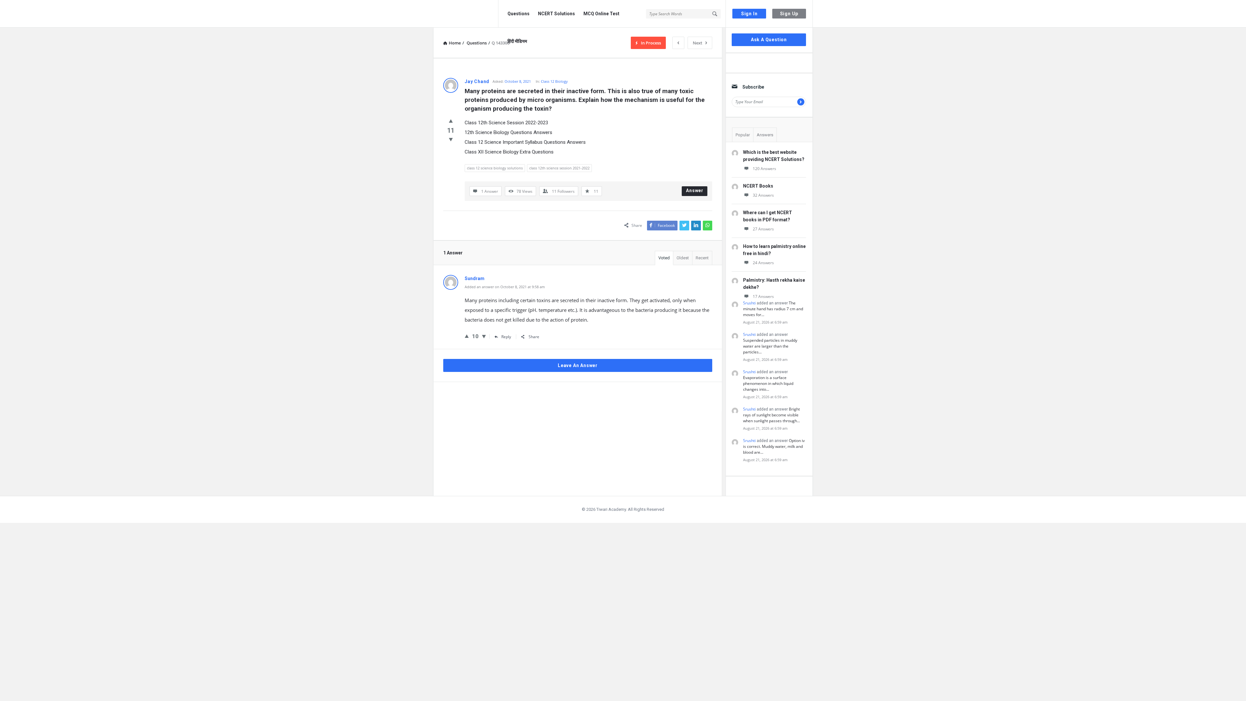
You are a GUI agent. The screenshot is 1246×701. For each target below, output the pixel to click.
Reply (506, 336)
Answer (694, 190)
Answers (765, 134)
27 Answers (763, 229)
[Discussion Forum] (465, 14)
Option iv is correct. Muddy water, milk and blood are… (774, 446)
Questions (518, 13)
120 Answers (764, 168)
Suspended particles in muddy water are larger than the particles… (770, 346)
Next (697, 43)
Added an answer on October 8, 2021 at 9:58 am (505, 286)
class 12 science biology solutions (495, 168)
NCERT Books (758, 186)
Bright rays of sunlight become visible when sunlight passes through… (771, 415)
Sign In (749, 13)
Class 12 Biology (554, 81)
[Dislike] (451, 139)
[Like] (451, 121)
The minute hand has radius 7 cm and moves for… (773, 308)
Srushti (749, 303)
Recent (702, 257)
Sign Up (789, 13)
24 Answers (763, 262)
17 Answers (763, 296)
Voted (664, 257)
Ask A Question (769, 39)
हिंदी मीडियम (517, 41)
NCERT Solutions (556, 13)
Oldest (683, 257)
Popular (743, 134)
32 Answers (763, 195)
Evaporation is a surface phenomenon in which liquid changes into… (768, 383)
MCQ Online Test (601, 13)
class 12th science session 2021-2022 (559, 168)
